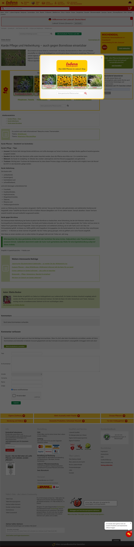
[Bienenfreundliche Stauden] (49, 81)
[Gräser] (95, 81)
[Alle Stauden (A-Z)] (79, 81)
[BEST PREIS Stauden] (64, 81)
